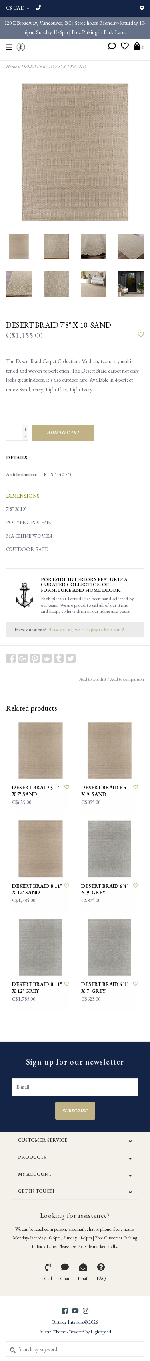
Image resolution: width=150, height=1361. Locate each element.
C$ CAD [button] (16, 7)
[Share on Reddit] (47, 658)
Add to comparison (127, 679)
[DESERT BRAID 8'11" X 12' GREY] (40, 947)
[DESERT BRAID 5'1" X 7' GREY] (109, 947)
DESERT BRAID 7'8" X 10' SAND (53, 66)
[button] (112, 47)
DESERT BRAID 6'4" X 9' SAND (104, 790)
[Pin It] (35, 658)
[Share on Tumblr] (59, 658)
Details (17, 457)
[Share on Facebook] (11, 658)
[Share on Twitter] (71, 658)
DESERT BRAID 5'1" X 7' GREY (104, 987)
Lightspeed (100, 1332)
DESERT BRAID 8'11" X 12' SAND (37, 889)
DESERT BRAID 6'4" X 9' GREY (104, 889)
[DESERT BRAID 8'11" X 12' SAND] (40, 849)
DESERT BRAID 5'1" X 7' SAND (35, 790)
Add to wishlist (92, 679)
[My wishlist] (125, 47)
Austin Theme (52, 1332)
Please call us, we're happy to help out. (84, 629)
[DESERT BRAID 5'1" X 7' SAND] (40, 751)
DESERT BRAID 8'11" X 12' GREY (37, 987)
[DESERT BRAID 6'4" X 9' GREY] (109, 849)
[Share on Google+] (23, 658)
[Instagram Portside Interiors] (85, 1311)
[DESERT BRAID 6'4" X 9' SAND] (109, 751)
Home (11, 66)
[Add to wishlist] (141, 335)
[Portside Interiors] (21, 46)
